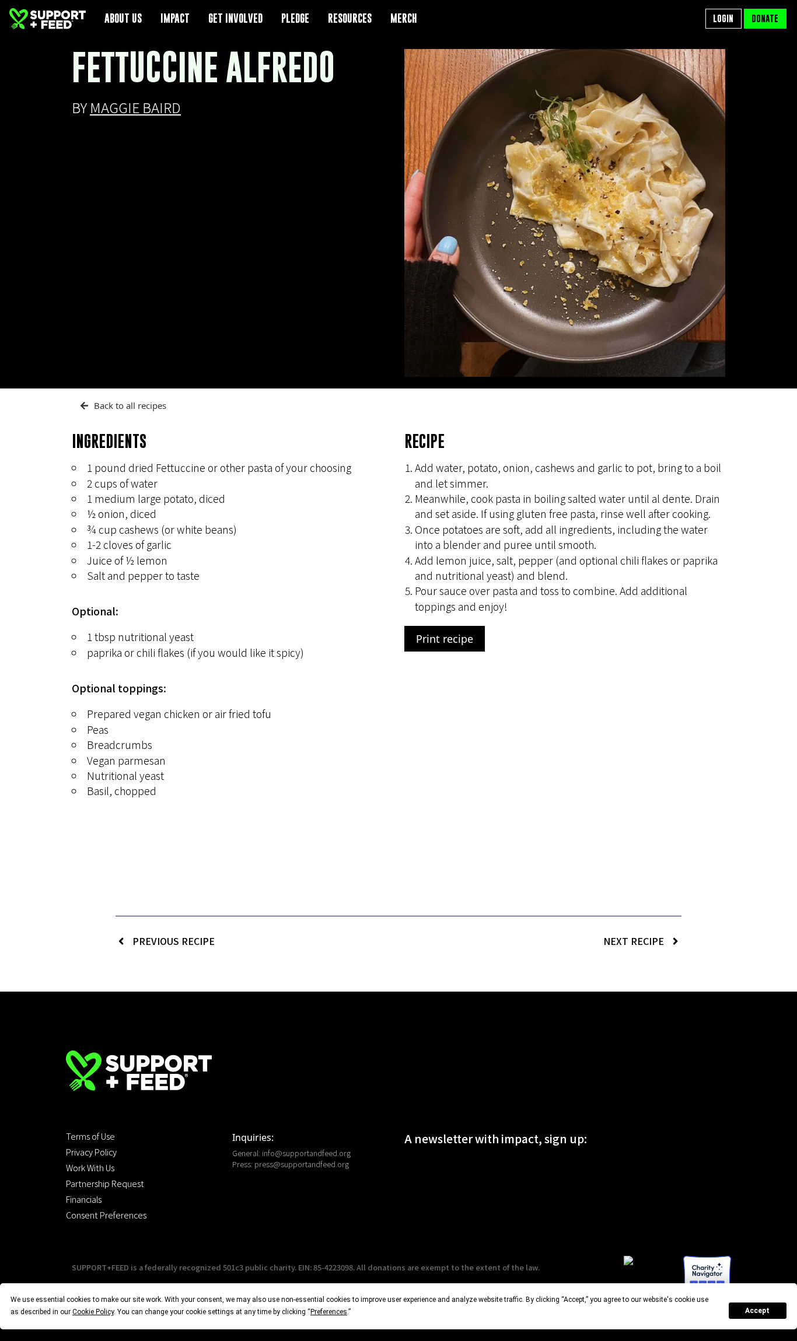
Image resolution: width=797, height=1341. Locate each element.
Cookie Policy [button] (93, 1312)
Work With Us (90, 1168)
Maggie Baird (135, 107)
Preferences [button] (328, 1312)
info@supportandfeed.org (306, 1152)
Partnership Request (105, 1183)
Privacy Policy (91, 1152)
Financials (84, 1199)
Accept (757, 1311)
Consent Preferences (106, 1215)
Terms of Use (90, 1136)
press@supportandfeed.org (301, 1164)
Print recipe (444, 639)
